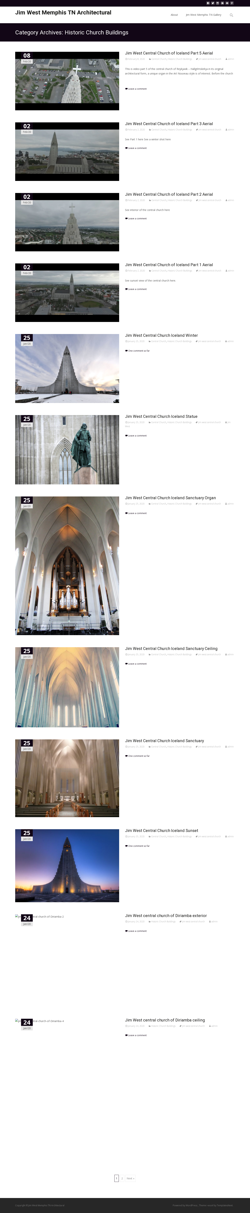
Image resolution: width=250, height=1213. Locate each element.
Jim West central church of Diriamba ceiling (165, 1020)
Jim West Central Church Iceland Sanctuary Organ (170, 498)
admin (231, 59)
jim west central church (210, 59)
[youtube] (227, 4)
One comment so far (139, 350)
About (174, 14)
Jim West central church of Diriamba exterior (166, 915)
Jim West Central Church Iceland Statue (161, 416)
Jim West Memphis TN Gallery (203, 14)
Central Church (159, 59)
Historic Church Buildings (180, 59)
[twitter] (213, 4)
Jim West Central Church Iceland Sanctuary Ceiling (171, 648)
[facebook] (208, 4)
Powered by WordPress (185, 1205)
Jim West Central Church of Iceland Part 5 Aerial (169, 53)
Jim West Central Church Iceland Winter (161, 335)
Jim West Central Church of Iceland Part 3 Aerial (169, 123)
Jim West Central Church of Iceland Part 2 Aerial (169, 194)
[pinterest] (232, 4)
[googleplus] (222, 4)
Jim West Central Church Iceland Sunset (161, 830)
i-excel (210, 1205)
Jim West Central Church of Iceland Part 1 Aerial (169, 265)
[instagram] (217, 4)
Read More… (133, 80)
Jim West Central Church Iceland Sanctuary (164, 740)
